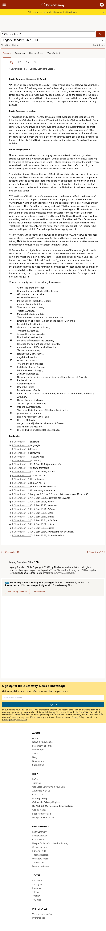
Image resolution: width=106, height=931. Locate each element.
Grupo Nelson (39, 847)
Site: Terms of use (41, 813)
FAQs (35, 779)
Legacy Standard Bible (21, 562)
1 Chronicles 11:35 (21, 527)
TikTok (35, 892)
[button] (102, 5)
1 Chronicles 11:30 (21, 512)
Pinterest (37, 888)
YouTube (36, 899)
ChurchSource (39, 839)
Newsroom (38, 761)
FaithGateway (39, 831)
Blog (34, 757)
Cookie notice (39, 809)
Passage (7, 53)
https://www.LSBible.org (61, 572)
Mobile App (38, 749)
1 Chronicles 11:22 (21, 486)
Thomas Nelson (40, 854)
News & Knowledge (42, 741)
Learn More (39, 591)
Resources (20, 53)
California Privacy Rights (45, 802)
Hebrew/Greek (36, 53)
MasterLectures (40, 866)
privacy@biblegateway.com (14, 719)
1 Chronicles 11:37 (21, 535)
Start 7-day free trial (17, 591)
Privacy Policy (78, 717)
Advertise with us (41, 790)
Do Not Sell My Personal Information (52, 805)
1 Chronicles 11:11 (21, 456)
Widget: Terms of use (43, 817)
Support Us (38, 764)
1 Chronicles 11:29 (21, 505)
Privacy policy (39, 798)
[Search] (100, 34)
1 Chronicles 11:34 (21, 524)
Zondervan (38, 862)
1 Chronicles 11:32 (21, 516)
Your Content (53, 53)
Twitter (36, 895)
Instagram (37, 884)
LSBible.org (87, 570)
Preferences (38, 917)
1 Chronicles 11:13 (21, 464)
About (35, 738)
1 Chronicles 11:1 (21, 441)
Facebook (37, 880)
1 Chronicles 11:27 (21, 497)
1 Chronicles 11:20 (21, 471)
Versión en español (42, 914)
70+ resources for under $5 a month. (52, 12)
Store (35, 753)
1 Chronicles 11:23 (21, 490)
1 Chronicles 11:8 (21, 445)
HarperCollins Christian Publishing (50, 843)
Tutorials (36, 782)
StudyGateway (39, 835)
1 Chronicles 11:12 (21, 460)
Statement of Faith (42, 745)
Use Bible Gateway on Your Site (48, 786)
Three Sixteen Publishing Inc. (65, 570)
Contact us (37, 794)
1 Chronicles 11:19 (21, 467)
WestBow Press (40, 858)
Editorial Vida (39, 850)
